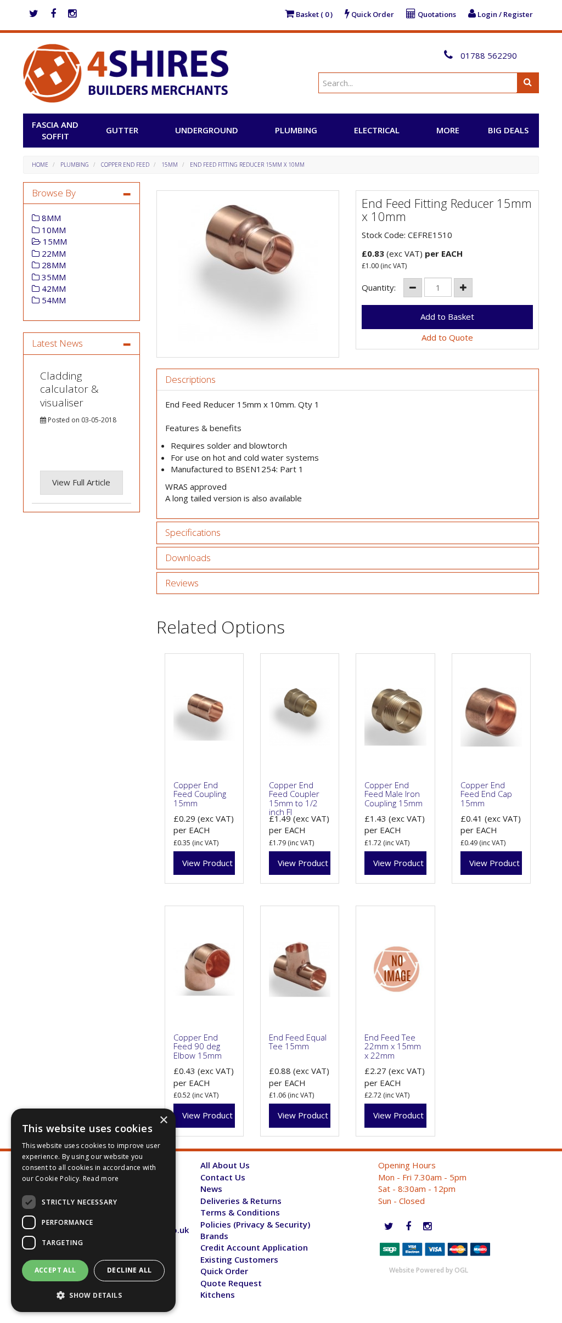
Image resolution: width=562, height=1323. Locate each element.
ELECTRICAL (377, 130)
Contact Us (222, 1177)
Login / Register (504, 14)
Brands (214, 1235)
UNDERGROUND (206, 130)
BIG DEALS (508, 130)
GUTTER (122, 130)
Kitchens (217, 1294)
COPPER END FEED (125, 164)
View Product (207, 862)
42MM (53, 288)
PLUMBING (296, 130)
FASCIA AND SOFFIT (55, 130)
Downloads (188, 558)
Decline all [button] (129, 1270)
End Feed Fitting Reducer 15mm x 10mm (247, 164)
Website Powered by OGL (428, 1270)
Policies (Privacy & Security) (255, 1224)
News (211, 1188)
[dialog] (93, 1210)
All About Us (225, 1165)
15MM (169, 164)
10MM (53, 229)
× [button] (163, 1120)
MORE (447, 130)
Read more (101, 1178)
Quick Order (372, 14)
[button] (93, 1294)
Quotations (436, 14)
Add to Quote (447, 337)
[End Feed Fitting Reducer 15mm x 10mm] (248, 274)
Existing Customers (239, 1259)
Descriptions (190, 380)
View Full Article (81, 482)
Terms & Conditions (240, 1212)
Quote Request (231, 1282)
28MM (53, 264)
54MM (53, 300)
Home (40, 164)
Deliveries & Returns (241, 1200)
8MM (50, 217)
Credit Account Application (254, 1247)
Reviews (182, 583)
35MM (53, 277)
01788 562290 (487, 55)
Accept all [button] (55, 1270)
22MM (53, 253)
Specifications (193, 533)
